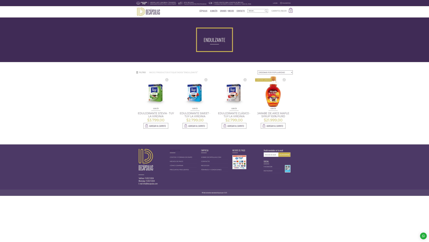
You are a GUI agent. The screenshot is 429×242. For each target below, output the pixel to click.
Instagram (268, 171)
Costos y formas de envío (181, 157)
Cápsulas (203, 10)
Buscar (266, 11)
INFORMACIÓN (175, 150)
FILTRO (142, 72)
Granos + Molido (227, 10)
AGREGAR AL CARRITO (157, 125)
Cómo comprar (176, 165)
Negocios (205, 165)
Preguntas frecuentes (179, 170)
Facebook (268, 166)
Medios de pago (176, 161)
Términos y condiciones (211, 170)
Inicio (152, 72)
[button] (423, 236)
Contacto (241, 10)
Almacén (213, 10)
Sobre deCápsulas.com (211, 157)
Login (275, 3)
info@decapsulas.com (150, 183)
